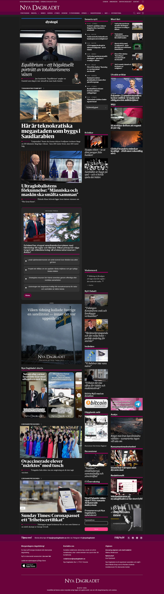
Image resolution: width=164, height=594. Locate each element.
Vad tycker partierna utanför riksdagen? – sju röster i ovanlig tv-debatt (97, 58)
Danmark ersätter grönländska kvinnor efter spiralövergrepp (96, 80)
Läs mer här (46, 556)
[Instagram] (141, 537)
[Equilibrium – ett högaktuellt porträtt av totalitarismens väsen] (50, 45)
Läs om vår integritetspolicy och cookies (103, 590)
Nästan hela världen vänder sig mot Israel (97, 101)
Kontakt (136, 1)
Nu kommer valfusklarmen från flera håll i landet (121, 36)
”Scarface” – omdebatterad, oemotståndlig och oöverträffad (94, 472)
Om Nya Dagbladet (125, 1)
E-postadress (90, 520)
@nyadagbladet (88, 538)
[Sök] (134, 13)
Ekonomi (64, 13)
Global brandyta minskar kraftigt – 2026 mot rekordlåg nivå (127, 151)
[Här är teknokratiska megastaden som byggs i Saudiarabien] (50, 106)
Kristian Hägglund (101, 446)
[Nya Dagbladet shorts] (51, 395)
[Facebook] (132, 537)
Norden (50, 13)
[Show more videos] (79, 395)
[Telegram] (137, 537)
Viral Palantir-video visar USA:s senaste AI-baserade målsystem (95, 501)
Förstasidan (24, 13)
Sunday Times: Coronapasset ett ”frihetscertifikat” (50, 518)
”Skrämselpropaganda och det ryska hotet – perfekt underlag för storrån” (96, 337)
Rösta (27, 295)
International (116, 13)
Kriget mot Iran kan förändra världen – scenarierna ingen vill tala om (125, 438)
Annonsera (113, 1)
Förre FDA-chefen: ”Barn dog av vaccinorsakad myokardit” (97, 69)
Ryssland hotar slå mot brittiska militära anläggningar (95, 91)
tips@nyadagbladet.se (57, 538)
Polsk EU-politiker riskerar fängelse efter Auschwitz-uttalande (96, 28)
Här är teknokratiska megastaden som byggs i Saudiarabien (50, 131)
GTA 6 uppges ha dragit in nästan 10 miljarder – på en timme (96, 48)
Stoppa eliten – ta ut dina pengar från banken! (95, 152)
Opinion (84, 13)
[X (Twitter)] (128, 537)
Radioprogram (96, 13)
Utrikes (57, 13)
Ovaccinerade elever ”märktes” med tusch (42, 463)
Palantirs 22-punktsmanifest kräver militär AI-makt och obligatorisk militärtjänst (126, 98)
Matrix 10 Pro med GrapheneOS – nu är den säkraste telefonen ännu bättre (123, 46)
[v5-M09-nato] (51, 334)
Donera (105, 1)
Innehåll (34, 13)
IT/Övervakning (74, 13)
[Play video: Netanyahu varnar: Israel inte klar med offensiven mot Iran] (34, 395)
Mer (106, 13)
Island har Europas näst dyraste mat (123, 469)
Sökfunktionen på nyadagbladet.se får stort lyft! (127, 498)
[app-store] (29, 565)
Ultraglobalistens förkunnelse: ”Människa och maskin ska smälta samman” (49, 190)
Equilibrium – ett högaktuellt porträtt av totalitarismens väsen (47, 69)
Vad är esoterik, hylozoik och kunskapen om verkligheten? (97, 38)
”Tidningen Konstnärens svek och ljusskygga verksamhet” (96, 312)
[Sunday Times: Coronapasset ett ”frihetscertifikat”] (50, 496)
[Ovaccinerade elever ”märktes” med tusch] (50, 442)
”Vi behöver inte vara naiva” (95, 364)
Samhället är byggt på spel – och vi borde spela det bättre (96, 174)
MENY (139, 13)
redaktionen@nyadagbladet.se (74, 559)
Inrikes (43, 13)
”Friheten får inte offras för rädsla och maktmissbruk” (95, 385)
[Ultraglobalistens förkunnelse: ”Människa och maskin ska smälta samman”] (50, 167)
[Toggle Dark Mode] (142, 1)
